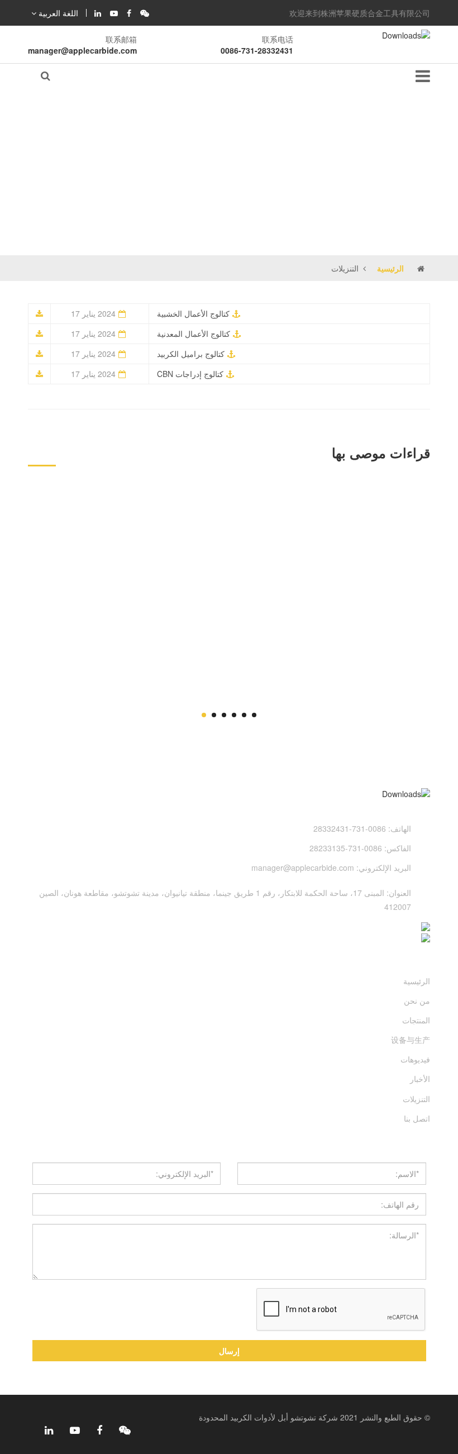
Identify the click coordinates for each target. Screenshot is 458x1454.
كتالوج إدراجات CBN (190, 373)
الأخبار (420, 1078)
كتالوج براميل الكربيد (191, 353)
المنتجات (416, 1020)
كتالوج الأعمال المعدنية (193, 333)
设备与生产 (410, 1039)
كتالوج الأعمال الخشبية (193, 313)
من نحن (417, 1000)
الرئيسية (390, 268)
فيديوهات (415, 1059)
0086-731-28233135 (345, 848)
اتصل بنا (417, 1118)
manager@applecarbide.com (82, 50)
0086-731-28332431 (257, 50)
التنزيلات (416, 1098)
